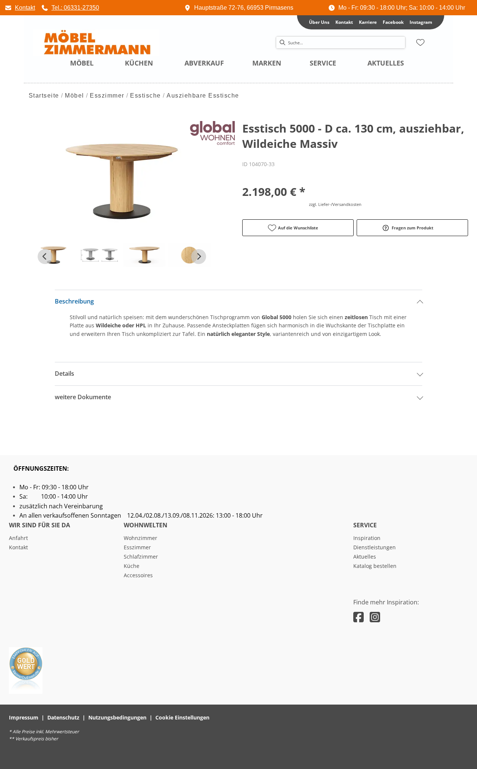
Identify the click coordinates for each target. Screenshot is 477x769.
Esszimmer (107, 95)
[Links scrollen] (45, 256)
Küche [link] (131, 565)
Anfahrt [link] (18, 537)
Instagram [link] (421, 22)
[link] (19, 7)
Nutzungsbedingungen (117, 717)
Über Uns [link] (319, 22)
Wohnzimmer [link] (140, 537)
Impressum (23, 717)
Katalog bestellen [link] (375, 565)
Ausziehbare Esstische (203, 95)
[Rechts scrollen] (198, 256)
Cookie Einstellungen (182, 717)
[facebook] (358, 617)
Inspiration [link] (366, 537)
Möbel (74, 95)
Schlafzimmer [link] (141, 556)
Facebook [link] (393, 22)
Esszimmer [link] (137, 547)
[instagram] (375, 617)
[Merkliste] (420, 42)
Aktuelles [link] (364, 556)
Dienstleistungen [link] (374, 547)
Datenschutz (63, 717)
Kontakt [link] (344, 22)
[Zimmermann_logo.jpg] (96, 42)
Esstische (145, 95)
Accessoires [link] (138, 575)
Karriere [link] (368, 22)
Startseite (44, 95)
